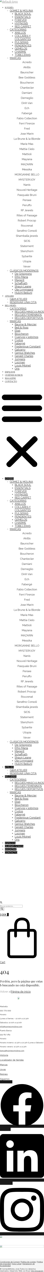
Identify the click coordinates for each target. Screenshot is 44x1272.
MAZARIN (27, 164)
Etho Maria (21, 276)
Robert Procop (27, 220)
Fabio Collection (27, 118)
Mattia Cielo (26, 149)
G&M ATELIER (18, 299)
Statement (27, 246)
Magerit (19, 280)
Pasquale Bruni (26, 195)
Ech (27, 108)
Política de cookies (28, 1262)
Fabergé (27, 113)
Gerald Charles (24, 356)
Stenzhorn (27, 251)
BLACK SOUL (23, 13)
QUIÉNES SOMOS (14, 375)
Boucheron (27, 82)
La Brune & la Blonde (27, 138)
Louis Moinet (23, 365)
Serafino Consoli (27, 230)
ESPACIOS (10, 371)
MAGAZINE (10, 378)
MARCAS (15, 58)
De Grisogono (23, 273)
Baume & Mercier (26, 324)
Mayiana (27, 159)
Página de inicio (21, 991)
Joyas (3, 1069)
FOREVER (21, 20)
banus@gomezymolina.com (12, 1051)
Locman (20, 362)
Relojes (4, 1074)
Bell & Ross (21, 327)
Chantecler (27, 87)
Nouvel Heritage (27, 189)
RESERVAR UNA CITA (23, 302)
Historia (4, 1055)
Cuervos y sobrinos (26, 337)
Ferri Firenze (27, 123)
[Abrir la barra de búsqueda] (1, 902)
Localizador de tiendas (12, 1060)
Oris (17, 368)
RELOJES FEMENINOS (28, 314)
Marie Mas (27, 143)
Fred (27, 128)
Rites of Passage (27, 215)
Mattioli (27, 154)
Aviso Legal (16, 1264)
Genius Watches (25, 352)
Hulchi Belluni (23, 292)
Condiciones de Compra (10, 1262)
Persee (27, 200)
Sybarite (27, 256)
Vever (27, 266)
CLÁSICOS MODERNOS (24, 270)
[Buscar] (2, 909)
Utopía (27, 261)
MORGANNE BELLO (27, 174)
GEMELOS (21, 48)
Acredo (27, 62)
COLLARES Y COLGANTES (23, 37)
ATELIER (9, 296)
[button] (22, 429)
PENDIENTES (23, 45)
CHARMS (20, 51)
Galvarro (20, 349)
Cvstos (19, 340)
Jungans (20, 359)
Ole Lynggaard (24, 289)
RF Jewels (27, 210)
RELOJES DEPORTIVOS (29, 318)
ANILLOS (20, 32)
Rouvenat (27, 225)
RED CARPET (23, 26)
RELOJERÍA (10, 305)
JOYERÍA (9, 7)
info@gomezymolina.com (11, 1027)
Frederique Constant (28, 346)
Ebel (17, 330)
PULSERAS (21, 42)
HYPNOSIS (21, 23)
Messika (27, 169)
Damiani (27, 92)
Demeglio (27, 97)
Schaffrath (21, 283)
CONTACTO (11, 381)
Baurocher (26, 72)
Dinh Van (27, 103)
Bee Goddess (27, 77)
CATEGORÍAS (18, 29)
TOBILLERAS (23, 54)
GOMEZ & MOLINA (21, 10)
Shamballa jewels (27, 235)
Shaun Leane (23, 286)
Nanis (26, 184)
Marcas (4, 1064)
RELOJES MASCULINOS (29, 311)
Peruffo (27, 205)
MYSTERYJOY (27, 179)
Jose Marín (27, 133)
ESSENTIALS (23, 16)
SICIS (27, 240)
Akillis (27, 67)
